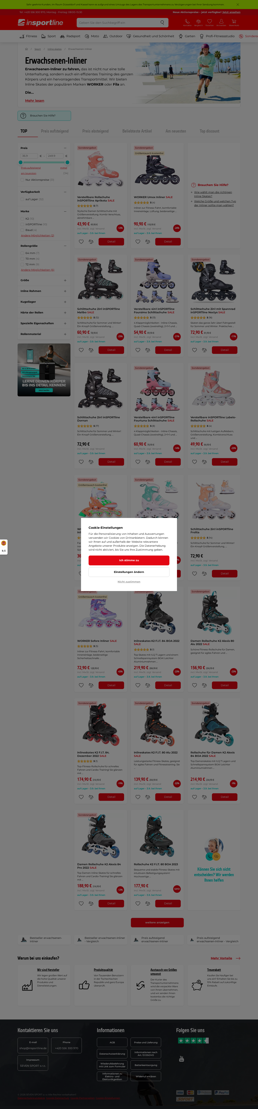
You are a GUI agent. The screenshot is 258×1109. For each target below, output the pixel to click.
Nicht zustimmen (129, 581)
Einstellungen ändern (129, 572)
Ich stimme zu (129, 560)
